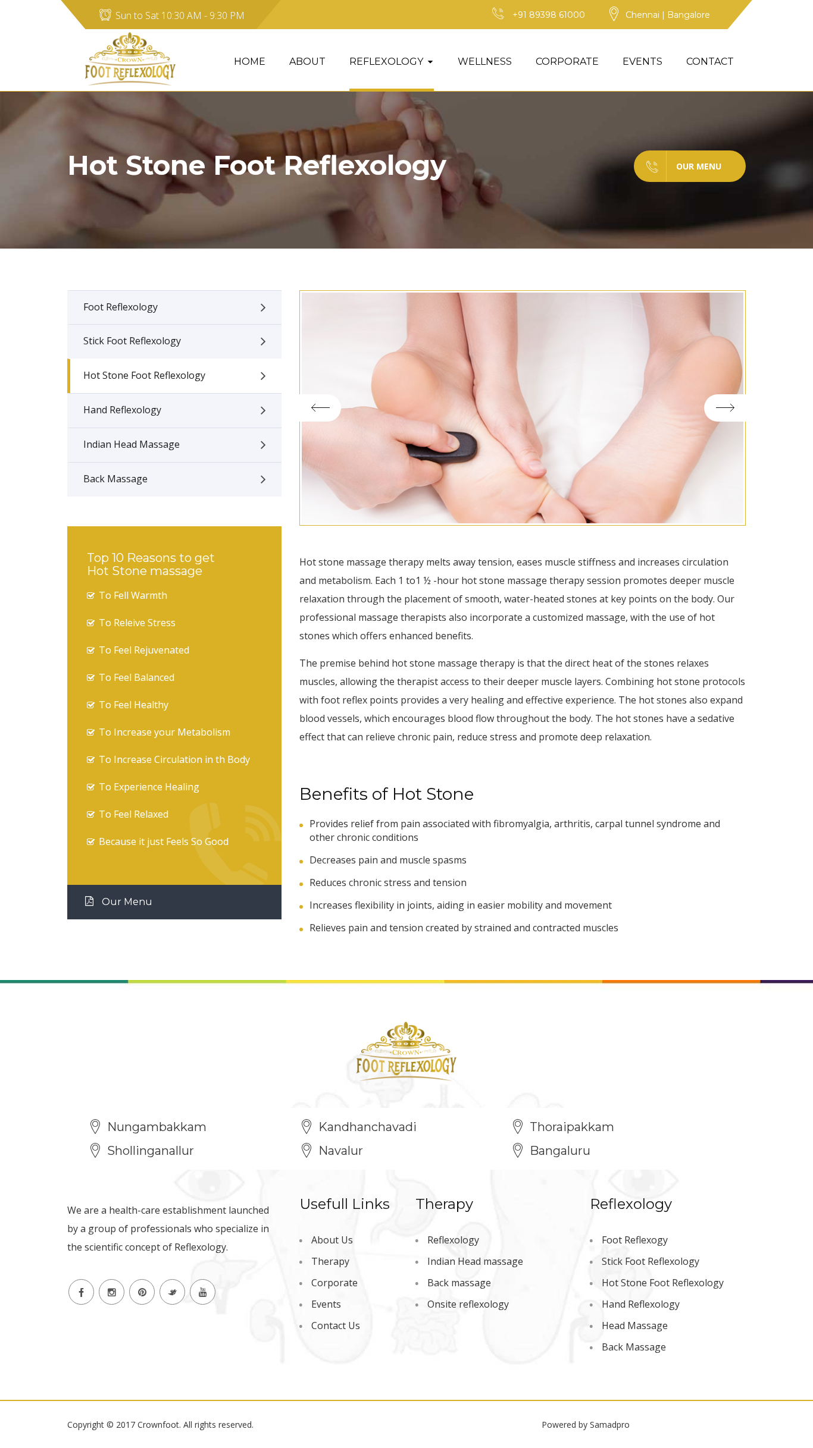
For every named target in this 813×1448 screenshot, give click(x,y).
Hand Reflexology (122, 409)
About (307, 61)
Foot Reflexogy (635, 1239)
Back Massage (115, 478)
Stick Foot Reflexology (132, 340)
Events (642, 61)
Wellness (485, 61)
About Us (332, 1239)
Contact (710, 61)
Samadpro (610, 1424)
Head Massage (635, 1325)
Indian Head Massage (131, 444)
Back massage (459, 1282)
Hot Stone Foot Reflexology (144, 375)
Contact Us (335, 1325)
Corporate (567, 61)
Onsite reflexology (468, 1304)
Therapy (330, 1261)
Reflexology (386, 61)
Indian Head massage (475, 1261)
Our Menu (698, 166)
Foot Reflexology (120, 306)
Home (249, 61)
